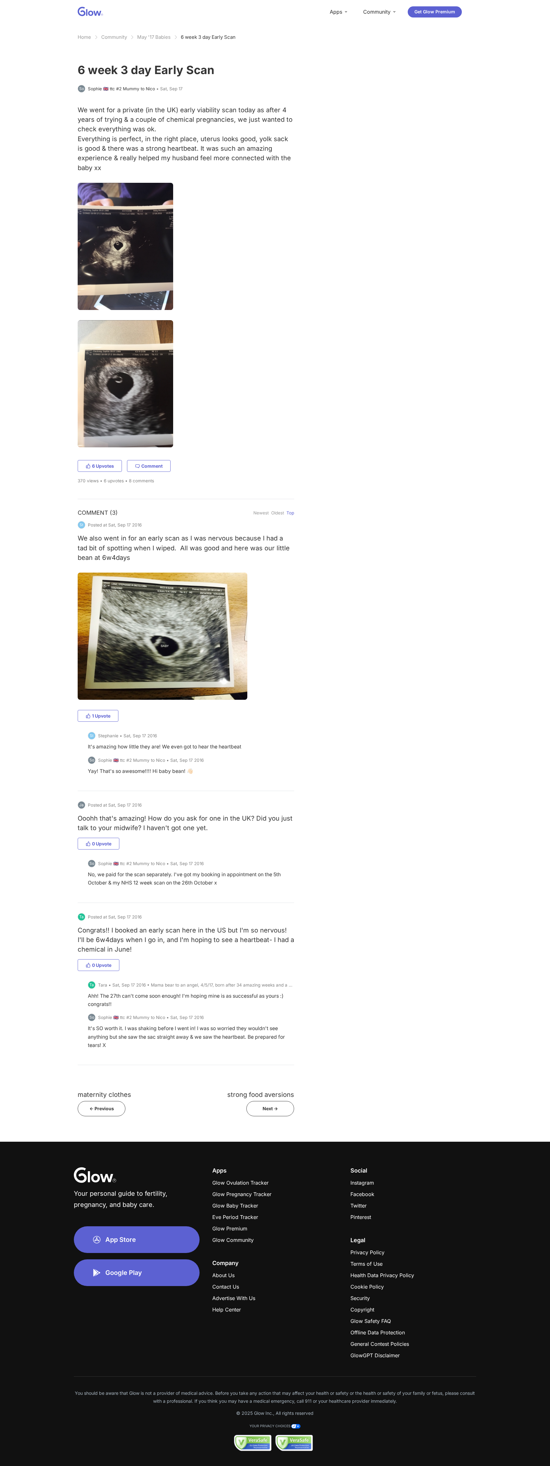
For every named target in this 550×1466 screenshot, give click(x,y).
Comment (152, 466)
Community (114, 37)
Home (84, 37)
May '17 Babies (154, 37)
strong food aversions (260, 1094)
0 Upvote (101, 843)
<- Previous (101, 1108)
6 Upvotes (103, 466)
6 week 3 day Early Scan (208, 37)
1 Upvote (101, 716)
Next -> (270, 1108)
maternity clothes (104, 1094)
